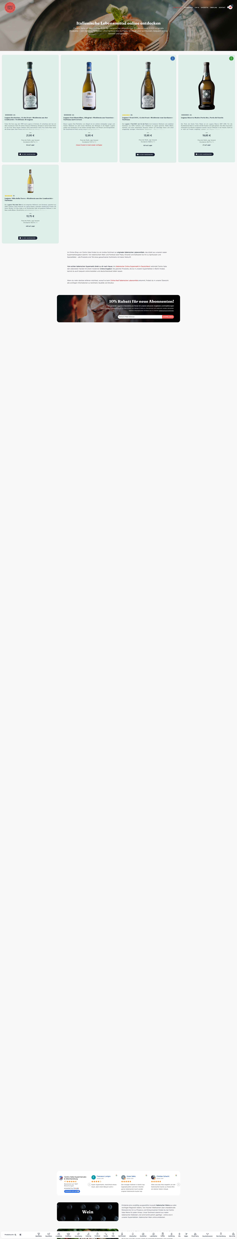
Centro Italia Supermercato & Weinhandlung (75, 1180)
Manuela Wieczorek (104, 1178)
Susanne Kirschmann (134, 1178)
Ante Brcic (160, 1178)
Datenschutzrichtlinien (166, 312)
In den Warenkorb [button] (33, 156)
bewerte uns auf (71, 1193)
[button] (230, 7)
